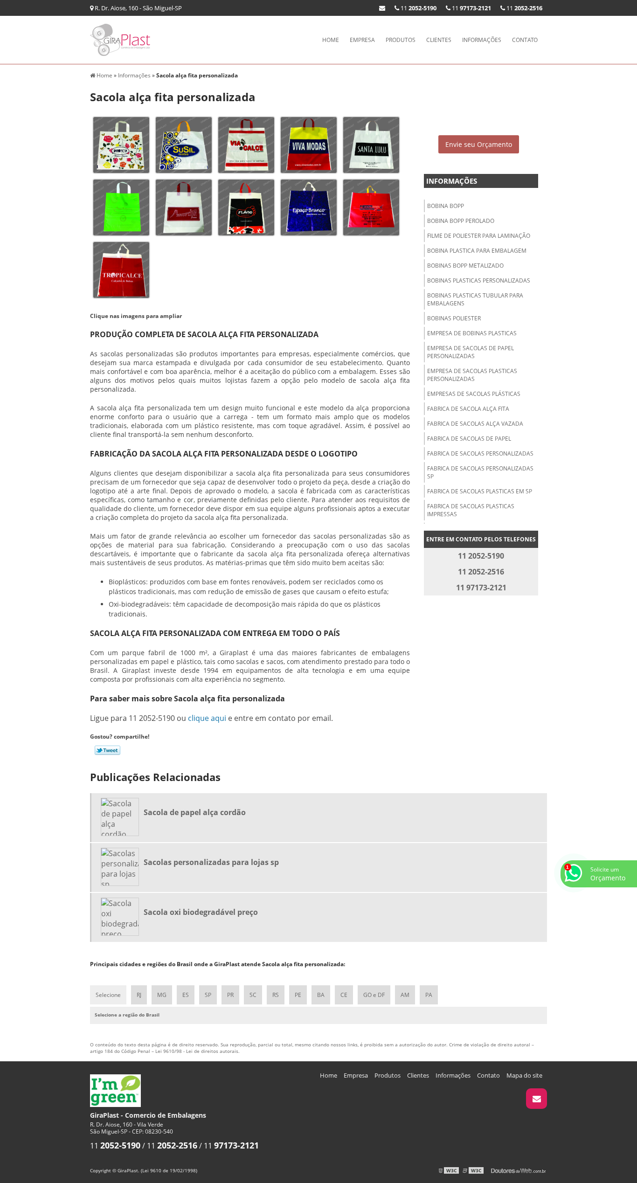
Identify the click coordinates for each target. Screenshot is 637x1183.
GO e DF (374, 995)
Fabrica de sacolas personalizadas (480, 453)
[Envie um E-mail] (382, 8)
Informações (481, 40)
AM (405, 995)
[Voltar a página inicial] (122, 39)
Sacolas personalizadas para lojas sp (211, 862)
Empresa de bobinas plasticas (472, 333)
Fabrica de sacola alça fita (468, 409)
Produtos (400, 40)
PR (230, 995)
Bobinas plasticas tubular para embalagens (475, 299)
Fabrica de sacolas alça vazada (475, 424)
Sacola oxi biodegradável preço (201, 912)
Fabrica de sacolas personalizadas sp (480, 472)
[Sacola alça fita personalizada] (121, 144)
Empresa (362, 40)
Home (330, 40)
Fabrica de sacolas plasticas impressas (470, 510)
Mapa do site (524, 1075)
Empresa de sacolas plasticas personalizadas (472, 375)
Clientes (438, 40)
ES (185, 995)
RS (275, 995)
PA (428, 995)
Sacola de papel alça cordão (195, 812)
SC (252, 995)
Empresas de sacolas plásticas (473, 394)
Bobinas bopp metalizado (465, 266)
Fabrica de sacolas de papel (469, 439)
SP (208, 995)
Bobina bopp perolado (460, 221)
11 (523, 8)
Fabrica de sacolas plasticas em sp (479, 491)
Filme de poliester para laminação (478, 236)
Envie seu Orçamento (478, 144)
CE (343, 995)
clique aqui (207, 718)
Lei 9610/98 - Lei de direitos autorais (196, 1051)
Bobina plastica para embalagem (476, 251)
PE (298, 995)
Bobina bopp (445, 206)
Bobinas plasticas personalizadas (478, 280)
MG (161, 995)
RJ (139, 995)
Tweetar (107, 750)
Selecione (108, 995)
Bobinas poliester (454, 318)
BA (321, 995)
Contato (525, 40)
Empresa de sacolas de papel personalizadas (470, 352)
